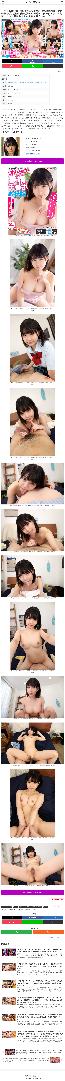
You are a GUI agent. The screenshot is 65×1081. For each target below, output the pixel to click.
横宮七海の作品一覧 (33, 154)
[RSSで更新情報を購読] (48, 932)
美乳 (46, 82)
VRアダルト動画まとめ (32, 2)
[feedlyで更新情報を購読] (16, 932)
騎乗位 (27, 82)
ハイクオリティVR (19, 82)
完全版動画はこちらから (32, 161)
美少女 (42, 82)
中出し (31, 82)
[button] (53, 66)
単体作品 (10, 82)
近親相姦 (37, 82)
